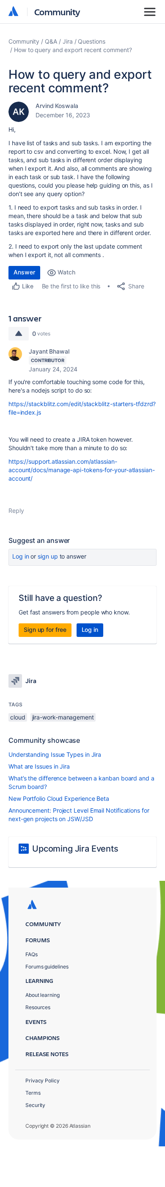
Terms (33, 1093)
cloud (17, 717)
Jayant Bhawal (49, 351)
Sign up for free (45, 629)
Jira (68, 41)
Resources (37, 1007)
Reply (16, 510)
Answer (24, 272)
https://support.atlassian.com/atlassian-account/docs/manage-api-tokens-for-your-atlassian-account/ (81, 470)
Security (35, 1105)
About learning (42, 995)
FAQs (31, 954)
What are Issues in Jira (39, 766)
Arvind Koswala (57, 105)
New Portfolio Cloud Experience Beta (58, 798)
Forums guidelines (47, 966)
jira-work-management (63, 717)
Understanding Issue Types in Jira (54, 754)
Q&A (51, 41)
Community (57, 12)
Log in (20, 556)
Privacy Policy (42, 1080)
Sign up (48, 556)
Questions (91, 41)
